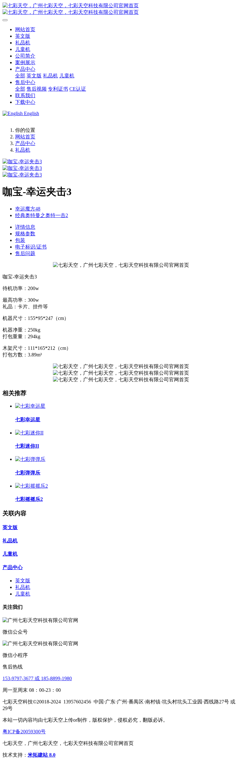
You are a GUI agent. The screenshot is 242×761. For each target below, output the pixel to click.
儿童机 (10, 554)
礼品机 (22, 150)
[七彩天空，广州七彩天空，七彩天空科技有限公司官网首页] (121, 9)
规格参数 (25, 233)
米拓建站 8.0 (41, 755)
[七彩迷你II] (29, 432)
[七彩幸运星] (30, 406)
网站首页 (25, 29)
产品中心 (25, 143)
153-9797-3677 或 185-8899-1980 (37, 678)
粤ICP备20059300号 (24, 731)
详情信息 (25, 227)
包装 (20, 240)
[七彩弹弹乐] (30, 459)
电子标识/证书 (31, 246)
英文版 (10, 527)
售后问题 (25, 253)
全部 (20, 75)
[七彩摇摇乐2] (31, 486)
